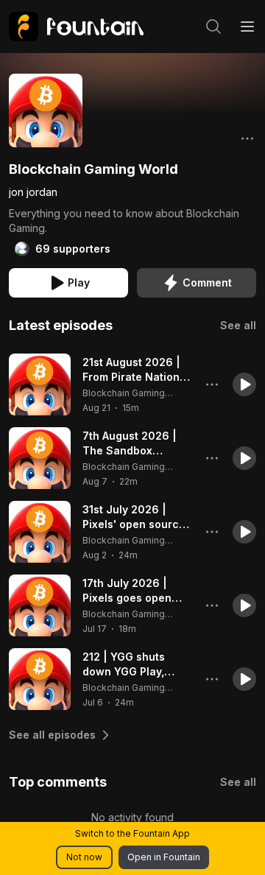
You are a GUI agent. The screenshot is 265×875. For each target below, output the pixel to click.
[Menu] (247, 26)
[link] (76, 26)
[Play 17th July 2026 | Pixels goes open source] (40, 605)
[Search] (213, 26)
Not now (84, 856)
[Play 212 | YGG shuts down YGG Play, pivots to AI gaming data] (40, 679)
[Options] (247, 138)
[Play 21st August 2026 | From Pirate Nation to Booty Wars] (40, 384)
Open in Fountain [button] (163, 856)
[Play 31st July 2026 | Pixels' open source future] (40, 532)
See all (238, 325)
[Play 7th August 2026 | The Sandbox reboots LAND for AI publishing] (40, 458)
